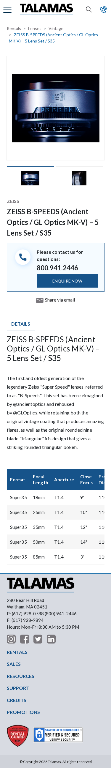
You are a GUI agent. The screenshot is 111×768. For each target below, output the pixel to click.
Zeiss (13, 201)
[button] (8, 9)
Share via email (60, 299)
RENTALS (17, 652)
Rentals (14, 28)
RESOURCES (20, 676)
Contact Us (103, 9)
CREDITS (16, 700)
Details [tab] (20, 324)
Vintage (56, 28)
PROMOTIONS (23, 712)
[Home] (46, 9)
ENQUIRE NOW (67, 280)
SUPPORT (18, 688)
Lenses (34, 28)
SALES (14, 664)
